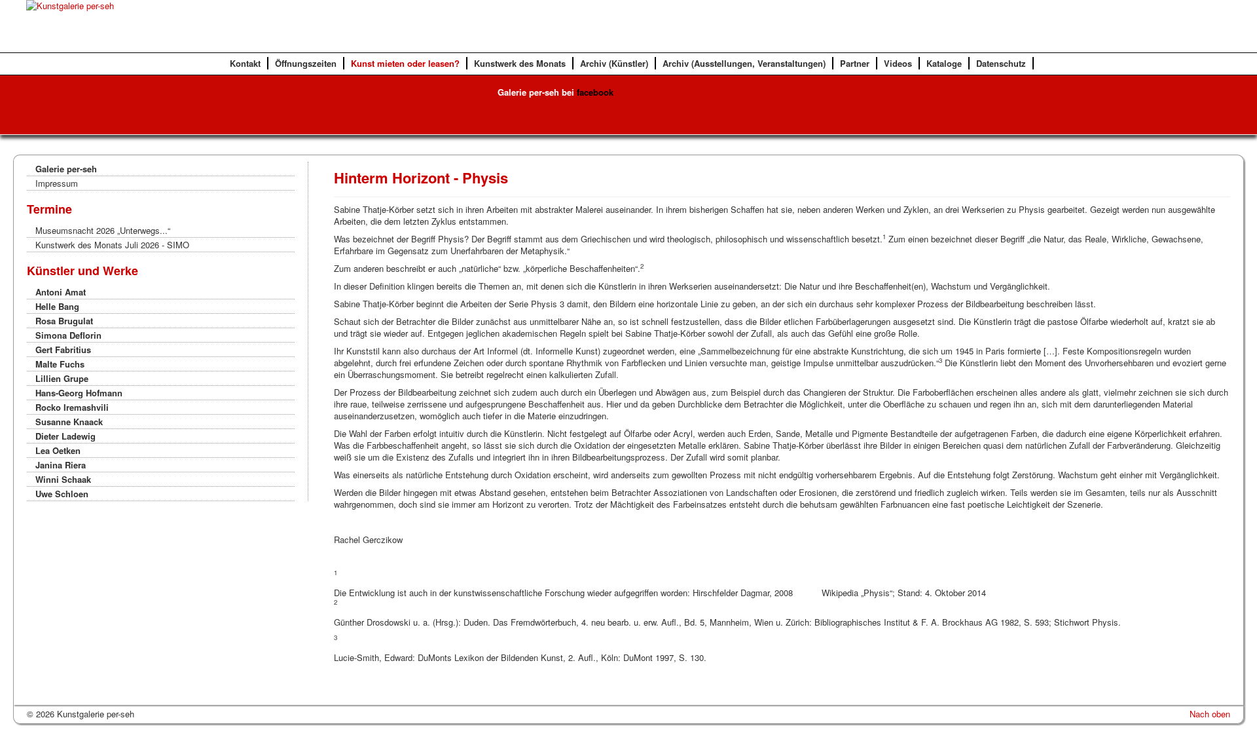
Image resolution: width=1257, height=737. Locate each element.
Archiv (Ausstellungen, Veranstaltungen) (744, 63)
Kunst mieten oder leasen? (405, 63)
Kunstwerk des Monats (520, 63)
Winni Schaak (63, 479)
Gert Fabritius (63, 349)
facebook (595, 92)
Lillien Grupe (61, 378)
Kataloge (944, 63)
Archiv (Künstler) (614, 63)
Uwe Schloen (61, 493)
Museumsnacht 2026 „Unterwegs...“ (102, 230)
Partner (854, 63)
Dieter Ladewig (65, 436)
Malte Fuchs (59, 364)
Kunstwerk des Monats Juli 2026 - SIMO (112, 244)
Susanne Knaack (69, 421)
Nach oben (1210, 714)
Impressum (56, 183)
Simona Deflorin (68, 335)
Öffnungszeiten (306, 63)
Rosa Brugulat (64, 320)
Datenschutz (1001, 63)
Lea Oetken (58, 450)
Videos (898, 63)
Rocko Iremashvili (72, 407)
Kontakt (245, 63)
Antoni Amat (60, 292)
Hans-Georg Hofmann (78, 393)
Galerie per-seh (66, 168)
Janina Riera (60, 465)
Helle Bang (57, 306)
